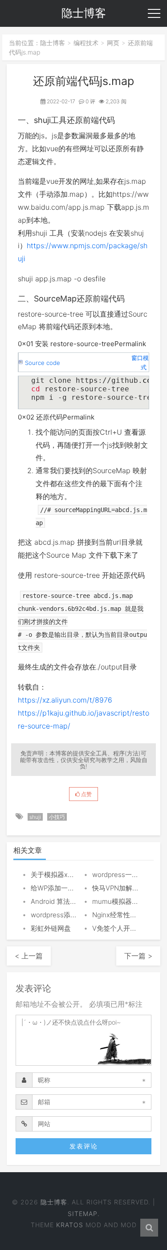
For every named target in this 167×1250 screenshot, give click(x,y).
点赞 (86, 794)
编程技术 (85, 43)
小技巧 (57, 817)
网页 (113, 43)
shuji (35, 817)
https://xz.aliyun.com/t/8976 (65, 699)
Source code (42, 362)
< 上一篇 (29, 955)
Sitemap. (84, 1213)
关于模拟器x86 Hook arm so (74, 874)
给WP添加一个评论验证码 (69, 888)
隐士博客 (52, 43)
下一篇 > (138, 955)
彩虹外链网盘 (51, 928)
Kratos (69, 1225)
